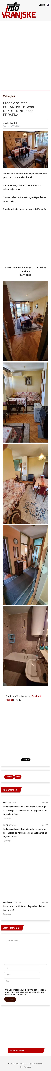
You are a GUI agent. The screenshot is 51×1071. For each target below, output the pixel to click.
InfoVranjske (20, 1064)
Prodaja (9, 777)
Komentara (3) (10, 789)
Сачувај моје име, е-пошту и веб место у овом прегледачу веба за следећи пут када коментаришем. (25, 992)
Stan (18, 777)
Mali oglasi (9, 96)
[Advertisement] (25, 55)
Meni (41, 5)
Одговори (7, 818)
